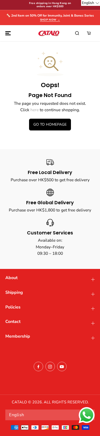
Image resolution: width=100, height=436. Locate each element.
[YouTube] (62, 366)
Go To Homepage (50, 124)
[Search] (77, 33)
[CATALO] (48, 33)
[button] (7, 33)
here (34, 110)
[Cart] (89, 33)
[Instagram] (50, 366)
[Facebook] (38, 366)
